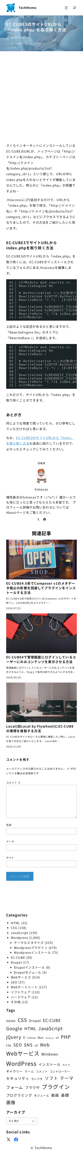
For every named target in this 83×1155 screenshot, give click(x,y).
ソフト (51, 1078)
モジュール (41, 1095)
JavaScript (19, 932)
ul (36, 1045)
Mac (41, 1037)
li (24, 1037)
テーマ (66, 1078)
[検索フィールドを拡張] (74, 7)
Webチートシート (24, 987)
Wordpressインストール (32, 952)
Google (14, 1028)
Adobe (11, 1021)
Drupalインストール (29, 967)
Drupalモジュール (27, 972)
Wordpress (19, 937)
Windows (49, 1053)
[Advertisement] (41, 98)
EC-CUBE (16, 43)
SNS (28, 1045)
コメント (13, 782)
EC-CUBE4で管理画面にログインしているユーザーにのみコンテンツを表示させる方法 (41, 659)
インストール (49, 1064)
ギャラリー (14, 1071)
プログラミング (19, 1095)
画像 (10, 1102)
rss (8, 1045)
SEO (14, 982)
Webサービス (21, 977)
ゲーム (29, 1071)
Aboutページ (16, 512)
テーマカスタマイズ (29, 942)
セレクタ (37, 1079)
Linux (31, 1037)
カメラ (66, 1064)
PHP (66, 1036)
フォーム (14, 1087)
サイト (10, 857)
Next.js (50, 1037)
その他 (16, 1002)
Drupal (16, 962)
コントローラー (60, 1071)
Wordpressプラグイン (31, 947)
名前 (9, 825)
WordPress (21, 1063)
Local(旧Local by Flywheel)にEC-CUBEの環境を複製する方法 (40, 728)
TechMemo (27, 7)
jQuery (13, 1037)
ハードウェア (21, 997)
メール (10, 841)
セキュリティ (17, 1078)
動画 (55, 1095)
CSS (14, 927)
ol (57, 1037)
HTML (15, 923)
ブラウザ (32, 1087)
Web (45, 1044)
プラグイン (56, 1086)
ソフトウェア (21, 992)
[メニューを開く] (66, 7)
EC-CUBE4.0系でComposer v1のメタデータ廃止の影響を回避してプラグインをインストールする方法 (41, 588)
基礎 (65, 1095)
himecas (41, 489)
